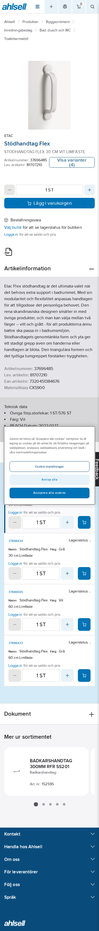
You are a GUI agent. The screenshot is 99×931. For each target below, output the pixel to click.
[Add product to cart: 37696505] (84, 624)
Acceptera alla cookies (49, 492)
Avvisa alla (49, 479)
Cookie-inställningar (49, 466)
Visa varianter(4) (72, 162)
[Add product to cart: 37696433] (84, 675)
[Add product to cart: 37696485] (84, 522)
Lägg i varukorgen (53, 203)
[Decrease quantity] (9, 190)
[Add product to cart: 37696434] (84, 573)
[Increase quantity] (89, 190)
